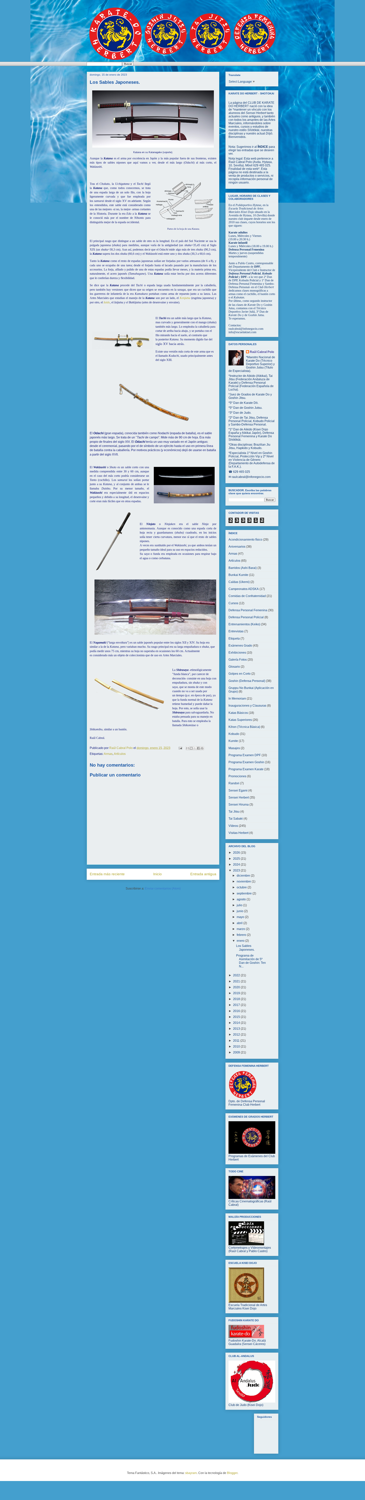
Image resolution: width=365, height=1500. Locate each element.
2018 (237, 999)
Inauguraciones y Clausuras (247, 705)
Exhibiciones (237, 652)
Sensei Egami (238, 790)
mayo (241, 917)
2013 (237, 1028)
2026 (237, 852)
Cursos (233, 603)
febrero (242, 934)
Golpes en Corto (240, 673)
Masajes (234, 748)
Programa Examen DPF (245, 755)
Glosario (234, 666)
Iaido (107, 302)
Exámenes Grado (240, 645)
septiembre (244, 893)
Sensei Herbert (239, 797)
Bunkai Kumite (238, 574)
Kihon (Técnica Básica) (244, 726)
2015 (237, 1016)
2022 (237, 975)
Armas (108, 753)
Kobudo (234, 733)
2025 (237, 858)
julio (240, 905)
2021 (237, 981)
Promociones (237, 776)
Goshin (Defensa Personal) (247, 680)
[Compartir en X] (195, 748)
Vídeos (233, 825)
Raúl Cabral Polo (262, 351)
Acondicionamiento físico (245, 539)
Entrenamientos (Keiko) (244, 624)
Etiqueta (234, 638)
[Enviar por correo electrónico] (188, 748)
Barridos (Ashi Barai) (243, 567)
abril (240, 923)
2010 (237, 1046)
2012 (237, 1034)
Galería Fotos (238, 659)
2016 (237, 1011)
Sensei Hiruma (239, 804)
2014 (237, 1022)
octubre (242, 887)
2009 (237, 1052)
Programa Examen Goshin (246, 762)
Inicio (157, 874)
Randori (234, 783)
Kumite (233, 740)
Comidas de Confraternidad (247, 596)
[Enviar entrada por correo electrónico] (180, 748)
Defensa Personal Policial (246, 617)
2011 (236, 1040)
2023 (237, 870)
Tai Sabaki (236, 818)
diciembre (244, 875)
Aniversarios (237, 546)
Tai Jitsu (234, 811)
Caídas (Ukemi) (239, 582)
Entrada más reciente (107, 874)
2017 (237, 1005)
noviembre (244, 881)
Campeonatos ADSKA (244, 589)
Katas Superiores (240, 719)
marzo (241, 929)
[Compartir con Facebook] (198, 748)
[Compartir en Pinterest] (202, 748)
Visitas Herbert (238, 832)
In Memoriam (237, 698)
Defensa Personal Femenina (248, 610)
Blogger (232, 1473)
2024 (237, 864)
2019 (237, 993)
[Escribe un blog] (191, 748)
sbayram (191, 1473)
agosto (242, 899)
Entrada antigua (203, 874)
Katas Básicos (238, 712)
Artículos (120, 753)
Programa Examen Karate (246, 769)
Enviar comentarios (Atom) (163, 888)
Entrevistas (236, 631)
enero (241, 940)
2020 (237, 987)
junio (240, 911)
